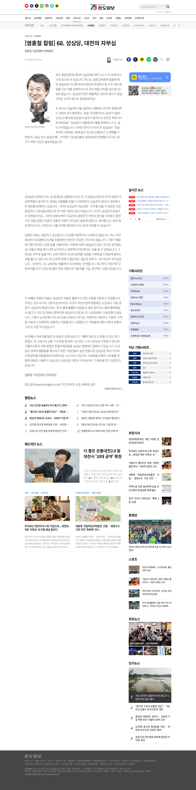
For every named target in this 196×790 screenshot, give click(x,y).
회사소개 (28, 761)
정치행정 (38, 18)
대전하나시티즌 (137, 316)
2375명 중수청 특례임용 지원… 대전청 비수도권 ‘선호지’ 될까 (50, 424)
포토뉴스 (134, 619)
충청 (101, 18)
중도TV (28, 18)
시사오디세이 (139, 25)
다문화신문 (139, 18)
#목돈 (27, 492)
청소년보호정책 (120, 764)
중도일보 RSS (136, 761)
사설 (41, 25)
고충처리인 (29, 764)
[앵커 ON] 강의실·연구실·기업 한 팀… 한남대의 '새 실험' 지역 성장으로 (101, 424)
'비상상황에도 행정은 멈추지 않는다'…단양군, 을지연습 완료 (154, 196)
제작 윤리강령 (67, 764)
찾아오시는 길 (60, 761)
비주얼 (109, 18)
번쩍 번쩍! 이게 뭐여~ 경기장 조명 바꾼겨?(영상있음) (156, 592)
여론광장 (114, 25)
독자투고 (125, 761)
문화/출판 (135, 329)
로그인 (159, 12)
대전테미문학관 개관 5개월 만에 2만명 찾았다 (144, 440)
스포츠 (86, 18)
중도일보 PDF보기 (149, 761)
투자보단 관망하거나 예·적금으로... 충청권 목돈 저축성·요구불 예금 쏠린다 (47, 527)
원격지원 (131, 764)
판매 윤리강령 (93, 764)
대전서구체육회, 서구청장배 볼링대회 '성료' (156, 568)
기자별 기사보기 (39, 761)
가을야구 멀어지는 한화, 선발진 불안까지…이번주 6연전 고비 (144, 464)
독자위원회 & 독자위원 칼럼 (72, 25)
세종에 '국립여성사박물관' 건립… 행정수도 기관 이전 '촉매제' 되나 (97, 527)
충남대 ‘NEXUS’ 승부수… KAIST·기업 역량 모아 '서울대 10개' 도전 (50, 418)
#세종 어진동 (96, 492)
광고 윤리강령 (80, 764)
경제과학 (48, 18)
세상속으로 (164, 25)
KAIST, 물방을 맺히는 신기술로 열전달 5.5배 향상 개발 (101, 418)
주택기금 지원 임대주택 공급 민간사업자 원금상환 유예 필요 (144, 488)
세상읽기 (102, 25)
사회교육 (59, 18)
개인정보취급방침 (83, 761)
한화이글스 (135, 323)
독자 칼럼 (53, 25)
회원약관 (71, 761)
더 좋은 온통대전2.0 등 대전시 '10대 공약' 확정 (103, 453)
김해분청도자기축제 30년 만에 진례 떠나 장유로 (101, 431)
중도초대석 (135, 310)
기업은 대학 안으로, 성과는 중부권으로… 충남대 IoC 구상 (101, 411)
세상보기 (152, 25)
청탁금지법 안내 (106, 764)
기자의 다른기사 (113, 388)
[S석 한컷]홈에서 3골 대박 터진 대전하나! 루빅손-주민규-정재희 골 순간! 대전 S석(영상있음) (156, 604)
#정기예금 (35, 492)
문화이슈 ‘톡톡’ (137, 297)
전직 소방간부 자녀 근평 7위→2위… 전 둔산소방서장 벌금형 (101, 405)
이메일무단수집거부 (100, 761)
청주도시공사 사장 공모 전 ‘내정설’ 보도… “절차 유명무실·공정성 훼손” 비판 (154, 212)
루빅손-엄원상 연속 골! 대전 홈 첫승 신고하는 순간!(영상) (150, 548)
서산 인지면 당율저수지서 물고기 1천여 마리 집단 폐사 (50, 405)
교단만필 (125, 25)
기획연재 (127, 18)
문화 (68, 18)
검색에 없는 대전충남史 (140, 335)
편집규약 (38, 764)
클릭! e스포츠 (136, 278)
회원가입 (168, 12)
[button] (174, 26)
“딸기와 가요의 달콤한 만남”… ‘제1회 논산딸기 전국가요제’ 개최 (50, 411)
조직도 (50, 761)
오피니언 (77, 18)
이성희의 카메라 (137, 284)
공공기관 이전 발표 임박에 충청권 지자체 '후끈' (50, 431)
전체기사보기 (160, 219)
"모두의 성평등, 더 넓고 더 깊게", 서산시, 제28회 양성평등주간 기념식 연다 (154, 208)
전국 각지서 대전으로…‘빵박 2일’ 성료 (144, 500)
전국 (94, 18)
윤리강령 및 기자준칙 (52, 764)
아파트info (135, 291)
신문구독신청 (114, 761)
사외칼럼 (90, 25)
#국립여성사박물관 (82, 492)
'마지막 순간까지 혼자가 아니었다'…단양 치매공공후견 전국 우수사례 (154, 200)
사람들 (118, 18)
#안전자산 (44, 492)
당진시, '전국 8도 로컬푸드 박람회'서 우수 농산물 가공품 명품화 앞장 (154, 204)
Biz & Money (136, 303)
